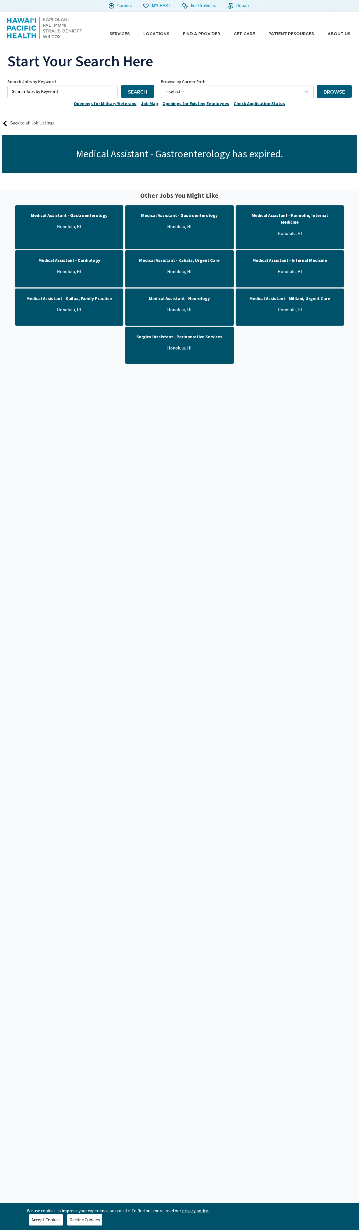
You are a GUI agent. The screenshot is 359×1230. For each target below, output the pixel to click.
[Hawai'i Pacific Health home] (44, 28)
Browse (334, 92)
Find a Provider (201, 33)
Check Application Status (259, 104)
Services (119, 33)
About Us (339, 33)
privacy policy (195, 1211)
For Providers (203, 6)
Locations (156, 33)
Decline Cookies (85, 1220)
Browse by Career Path (183, 82)
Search (137, 92)
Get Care (244, 33)
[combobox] (62, 88)
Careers (124, 6)
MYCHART (161, 6)
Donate (242, 6)
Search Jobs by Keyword (31, 82)
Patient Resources (291, 33)
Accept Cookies (46, 1220)
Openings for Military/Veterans (105, 104)
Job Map (149, 104)
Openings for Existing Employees (195, 104)
